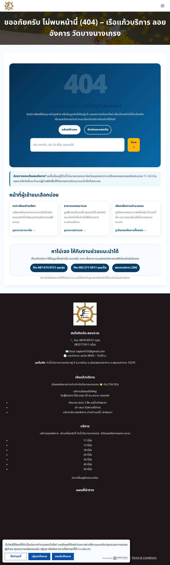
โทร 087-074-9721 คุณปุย (49, 267)
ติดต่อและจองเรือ (97, 129)
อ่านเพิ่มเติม (84, 549)
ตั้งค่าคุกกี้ (15, 556)
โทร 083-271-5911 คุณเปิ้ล (90, 267)
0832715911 (82, 345)
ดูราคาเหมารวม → (75, 230)
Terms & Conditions (144, 558)
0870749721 (87, 340)
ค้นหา (134, 145)
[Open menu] (162, 6)
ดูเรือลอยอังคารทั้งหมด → (131, 230)
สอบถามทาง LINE (126, 267)
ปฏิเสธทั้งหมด (39, 556)
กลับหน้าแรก (69, 129)
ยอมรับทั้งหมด (63, 556)
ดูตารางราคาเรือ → (24, 230)
